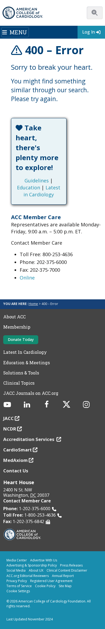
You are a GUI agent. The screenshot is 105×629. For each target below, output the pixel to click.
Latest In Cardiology (25, 352)
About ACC (14, 316)
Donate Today (21, 339)
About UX (36, 570)
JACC (8, 418)
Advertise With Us (43, 560)
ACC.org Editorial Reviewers (27, 575)
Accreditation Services (29, 439)
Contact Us (15, 471)
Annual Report (63, 575)
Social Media (16, 570)
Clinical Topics (18, 383)
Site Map (65, 586)
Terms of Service (19, 586)
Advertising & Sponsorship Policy (31, 565)
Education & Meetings (26, 362)
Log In (88, 32)
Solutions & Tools (21, 373)
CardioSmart (17, 450)
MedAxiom (15, 460)
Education (28, 187)
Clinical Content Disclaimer (67, 570)
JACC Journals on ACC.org (30, 393)
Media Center (16, 560)
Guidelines (36, 180)
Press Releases (71, 565)
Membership (16, 327)
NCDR (9, 429)
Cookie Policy (45, 586)
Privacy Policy (16, 581)
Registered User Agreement (51, 581)
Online (27, 277)
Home (33, 303)
